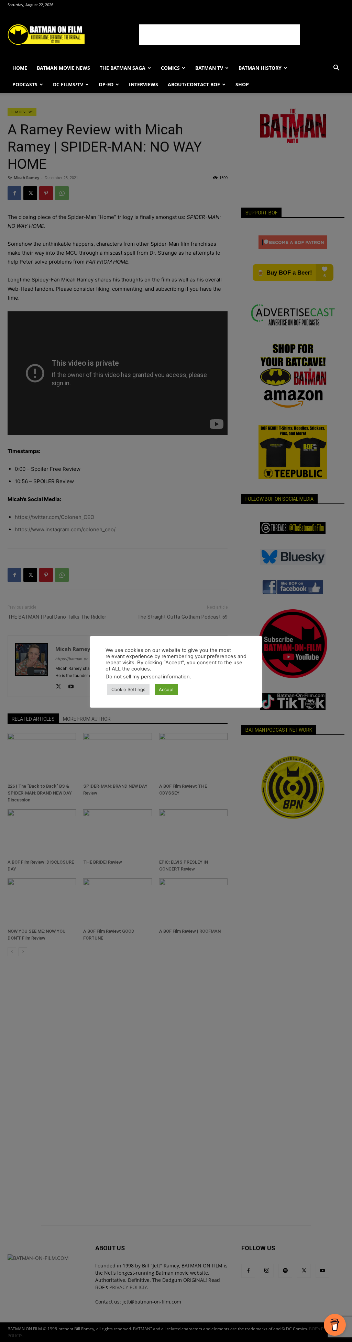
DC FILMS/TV (68, 84)
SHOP (242, 84)
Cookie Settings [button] (128, 689)
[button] (336, 68)
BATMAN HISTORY (260, 68)
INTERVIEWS (143, 84)
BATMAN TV (209, 68)
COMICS (170, 68)
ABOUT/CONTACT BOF (194, 84)
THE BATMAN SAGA (122, 68)
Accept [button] (166, 689)
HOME (19, 68)
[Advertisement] (219, 34)
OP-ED (106, 84)
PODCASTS (24, 84)
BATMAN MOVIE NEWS (63, 68)
